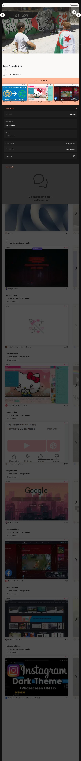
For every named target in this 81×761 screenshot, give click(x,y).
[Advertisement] (8, 380)
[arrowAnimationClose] (2, 15)
